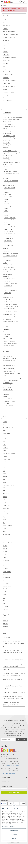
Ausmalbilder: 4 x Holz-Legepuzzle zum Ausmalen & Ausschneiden (14, 665)
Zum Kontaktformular (8, 773)
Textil (5, 210)
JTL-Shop (17, 842)
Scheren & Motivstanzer (9, 269)
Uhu (4, 600)
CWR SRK (5, 447)
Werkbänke (6, 276)
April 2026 (6, 669)
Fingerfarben (8, 285)
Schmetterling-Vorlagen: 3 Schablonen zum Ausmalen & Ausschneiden (14, 659)
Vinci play (5, 609)
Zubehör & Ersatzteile (9, 348)
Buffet (6, 201)
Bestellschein (6, 25)
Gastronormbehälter (10, 227)
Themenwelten (7, 72)
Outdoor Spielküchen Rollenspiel (12, 119)
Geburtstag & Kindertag (9, 358)
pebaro (5, 537)
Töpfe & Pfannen (9, 245)
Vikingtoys (6, 606)
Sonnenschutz (7, 140)
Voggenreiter (6, 615)
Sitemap (5, 51)
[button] (17, 1)
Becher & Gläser (8, 197)
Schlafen (5, 178)
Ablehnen (14, 838)
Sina (4, 566)
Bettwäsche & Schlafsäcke (12, 183)
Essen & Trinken (7, 194)
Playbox (5, 548)
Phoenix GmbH (7, 542)
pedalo (5, 540)
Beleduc (5, 436)
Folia (4, 470)
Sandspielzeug (7, 133)
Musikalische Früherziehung (11, 380)
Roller (6, 336)
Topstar (5, 594)
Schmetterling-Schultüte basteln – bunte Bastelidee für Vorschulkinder (13, 697)
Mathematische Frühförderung (12, 378)
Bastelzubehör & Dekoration (11, 253)
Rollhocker (7, 192)
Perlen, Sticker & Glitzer (9, 265)
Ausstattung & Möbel (9, 86)
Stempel (5, 272)
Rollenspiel (6, 396)
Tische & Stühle (7, 164)
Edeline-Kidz (6, 459)
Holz (4, 258)
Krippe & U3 (6, 375)
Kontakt (5, 23)
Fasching (7, 299)
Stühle (6, 167)
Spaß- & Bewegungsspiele (10, 321)
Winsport (5, 620)
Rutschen (5, 128)
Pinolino (5, 545)
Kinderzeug (6, 508)
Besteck (6, 199)
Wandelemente (7, 392)
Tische (6, 169)
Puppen (6, 403)
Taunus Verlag (7, 586)
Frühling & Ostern (9, 302)
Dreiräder (7, 334)
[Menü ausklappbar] (2, 1)
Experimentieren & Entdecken (11, 373)
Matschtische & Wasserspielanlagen (13, 117)
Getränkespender (9, 206)
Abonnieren (21, 739)
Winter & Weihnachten (9, 365)
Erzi (4, 467)
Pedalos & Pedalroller (9, 341)
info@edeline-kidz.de (13, 766)
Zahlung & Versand (8, 43)
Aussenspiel (6, 83)
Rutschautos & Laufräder (10, 343)
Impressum (5, 826)
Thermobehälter (9, 243)
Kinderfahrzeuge (7, 332)
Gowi (4, 482)
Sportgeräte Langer (8, 577)
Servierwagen (8, 240)
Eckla (4, 450)
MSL (4, 522)
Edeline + (5, 28)
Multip (4, 528)
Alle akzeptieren (14, 830)
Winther (5, 623)
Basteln (5, 89)
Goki (4, 479)
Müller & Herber (7, 525)
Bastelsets (6, 251)
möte (4, 519)
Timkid (5, 589)
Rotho (4, 557)
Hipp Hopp (6, 493)
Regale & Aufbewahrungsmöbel (12, 153)
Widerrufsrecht (7, 60)
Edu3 (4, 462)
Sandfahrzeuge (7, 131)
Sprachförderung (7, 389)
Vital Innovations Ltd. (9, 612)
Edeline (5, 456)
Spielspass (6, 574)
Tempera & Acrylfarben (10, 290)
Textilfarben (7, 292)
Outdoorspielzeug (8, 124)
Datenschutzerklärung (14, 735)
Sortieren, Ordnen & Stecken (11, 385)
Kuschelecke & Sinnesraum (10, 171)
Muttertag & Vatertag (10, 304)
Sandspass (6, 560)
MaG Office (6, 514)
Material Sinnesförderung (11, 173)
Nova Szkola (6, 534)
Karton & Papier (7, 260)
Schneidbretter (8, 238)
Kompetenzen (7, 69)
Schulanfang (6, 363)
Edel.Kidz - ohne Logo (9, 453)
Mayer (4, 517)
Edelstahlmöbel (9, 220)
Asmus (5, 421)
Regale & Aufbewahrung (10, 126)
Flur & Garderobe (7, 155)
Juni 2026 (5, 646)
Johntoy (5, 502)
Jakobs (5, 496)
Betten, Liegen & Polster (11, 180)
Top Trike (5, 592)
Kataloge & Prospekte (9, 37)
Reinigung (7, 236)
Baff (4, 424)
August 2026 (6, 637)
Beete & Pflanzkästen (9, 115)
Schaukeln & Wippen (9, 135)
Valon (4, 603)
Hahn (4, 488)
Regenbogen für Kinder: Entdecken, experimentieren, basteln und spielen (13, 642)
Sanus (4, 563)
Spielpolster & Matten (9, 323)
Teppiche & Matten (8, 160)
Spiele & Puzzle (7, 387)
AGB (4, 48)
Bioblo (4, 439)
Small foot (5, 568)
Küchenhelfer (8, 229)
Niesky (5, 531)
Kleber (4, 262)
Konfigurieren (14, 834)
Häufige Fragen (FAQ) (9, 31)
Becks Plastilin (7, 433)
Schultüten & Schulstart (11, 306)
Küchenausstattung (8, 213)
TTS (4, 597)
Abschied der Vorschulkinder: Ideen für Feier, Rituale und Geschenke (14, 674)
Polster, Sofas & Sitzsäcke (11, 176)
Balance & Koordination (9, 317)
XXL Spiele (6, 394)
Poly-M (5, 551)
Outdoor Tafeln (7, 121)
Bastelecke (6, 77)
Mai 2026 (5, 655)
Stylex (4, 580)
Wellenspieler (7, 618)
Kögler (4, 511)
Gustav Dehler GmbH (9, 485)
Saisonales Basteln (8, 297)
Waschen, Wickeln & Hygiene (11, 162)
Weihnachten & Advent (11, 311)
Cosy (4, 444)
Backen (6, 215)
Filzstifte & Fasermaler (10, 283)
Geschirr (6, 203)
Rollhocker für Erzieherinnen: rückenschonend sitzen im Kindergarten (11, 704)
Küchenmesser (8, 231)
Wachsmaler (8, 295)
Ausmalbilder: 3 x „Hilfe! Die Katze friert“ (14, 692)
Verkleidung (7, 408)
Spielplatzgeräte (7, 145)
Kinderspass (6, 505)
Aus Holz (5, 353)
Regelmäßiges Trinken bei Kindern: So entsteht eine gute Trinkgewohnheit (14, 651)
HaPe (4, 491)
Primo (4, 554)
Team (4, 66)
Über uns (5, 63)
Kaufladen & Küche (9, 401)
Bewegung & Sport (8, 92)
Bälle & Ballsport (7, 319)
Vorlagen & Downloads (9, 80)
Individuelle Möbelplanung (10, 34)
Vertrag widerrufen (14, 792)
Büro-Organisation (9, 187)
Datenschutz (12, 826)
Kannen (6, 208)
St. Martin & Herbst (9, 308)
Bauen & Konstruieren (9, 371)
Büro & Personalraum (9, 185)
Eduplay (5, 465)
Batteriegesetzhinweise (9, 57)
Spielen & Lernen (7, 100)
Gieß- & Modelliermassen (10, 255)
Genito (5, 476)
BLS (4, 441)
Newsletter (6, 40)
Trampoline (6, 147)
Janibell (5, 499)
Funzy (4, 473)
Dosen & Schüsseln (9, 217)
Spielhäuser (6, 142)
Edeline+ (5, 20)
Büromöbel (7, 190)
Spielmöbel (6, 157)
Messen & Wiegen (9, 233)
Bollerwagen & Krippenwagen (11, 338)
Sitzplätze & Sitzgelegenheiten (11, 138)
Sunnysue (6, 583)
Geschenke (6, 98)
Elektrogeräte (8, 224)
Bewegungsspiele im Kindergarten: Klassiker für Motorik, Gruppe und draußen (13, 686)
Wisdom (5, 626)
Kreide (6, 288)
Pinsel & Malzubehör (8, 267)
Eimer (6, 222)
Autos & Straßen (9, 398)
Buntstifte (7, 281)
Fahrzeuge (6, 95)
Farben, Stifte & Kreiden (9, 278)
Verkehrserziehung (8, 345)
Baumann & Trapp (8, 427)
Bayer (4, 430)
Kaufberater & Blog (8, 74)
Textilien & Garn (7, 274)
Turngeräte (6, 326)
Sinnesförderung (7, 382)
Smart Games (7, 571)
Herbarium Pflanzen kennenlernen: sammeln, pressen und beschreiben (13, 680)
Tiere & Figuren (8, 405)
